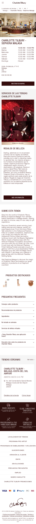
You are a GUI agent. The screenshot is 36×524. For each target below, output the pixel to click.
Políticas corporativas (16, 516)
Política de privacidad (9, 514)
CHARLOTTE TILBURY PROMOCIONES (18, 481)
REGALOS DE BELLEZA (14, 148)
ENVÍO (18, 459)
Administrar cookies (28, 516)
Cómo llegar (26, 395)
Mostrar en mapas (18, 84)
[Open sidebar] (3, 3)
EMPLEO (18, 472)
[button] (18, 305)
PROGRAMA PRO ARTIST (18, 441)
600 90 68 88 (7, 75)
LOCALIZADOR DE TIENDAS (18, 437)
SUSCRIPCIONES (18, 450)
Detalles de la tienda (11, 395)
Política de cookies (21, 514)
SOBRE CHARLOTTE (18, 477)
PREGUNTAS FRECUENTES (18, 468)
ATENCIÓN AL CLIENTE (18, 455)
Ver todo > (30, 359)
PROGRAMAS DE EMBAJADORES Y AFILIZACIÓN (18, 446)
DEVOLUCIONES (18, 464)
